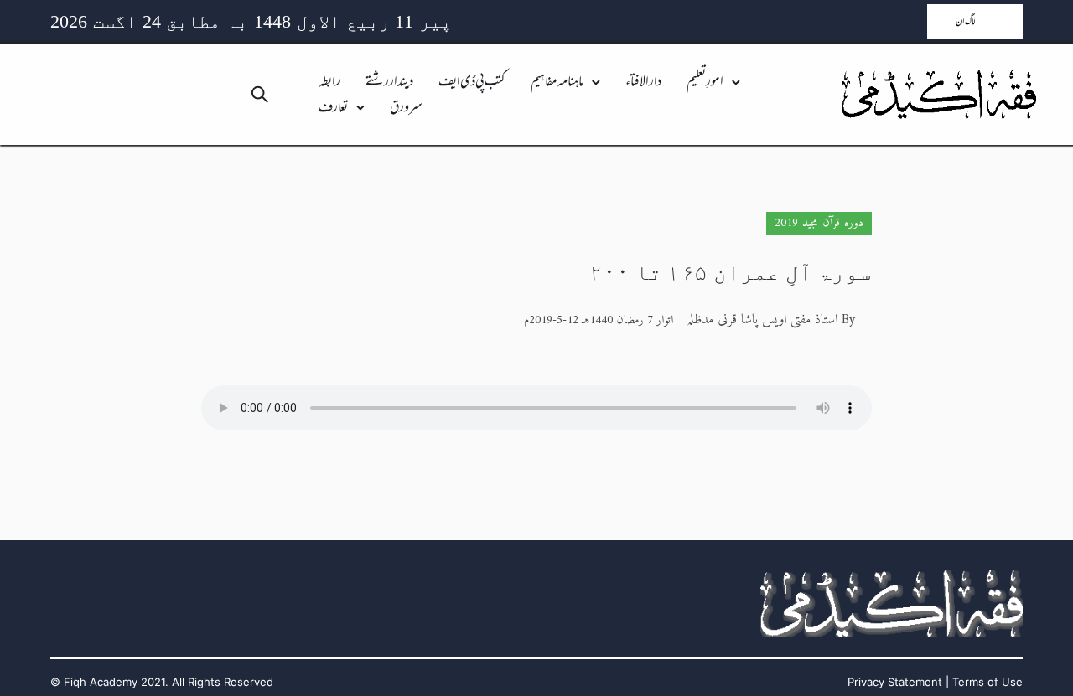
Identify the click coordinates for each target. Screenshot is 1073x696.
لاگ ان (966, 22)
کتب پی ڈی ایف (471, 82)
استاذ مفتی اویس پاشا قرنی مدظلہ (762, 320)
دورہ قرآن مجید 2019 (819, 223)
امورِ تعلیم (705, 82)
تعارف (333, 108)
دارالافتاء (643, 82)
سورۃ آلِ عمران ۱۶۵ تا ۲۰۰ (730, 272)
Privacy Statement (895, 681)
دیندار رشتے (389, 82)
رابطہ (329, 82)
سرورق (406, 108)
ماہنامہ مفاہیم (557, 82)
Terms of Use (987, 681)
